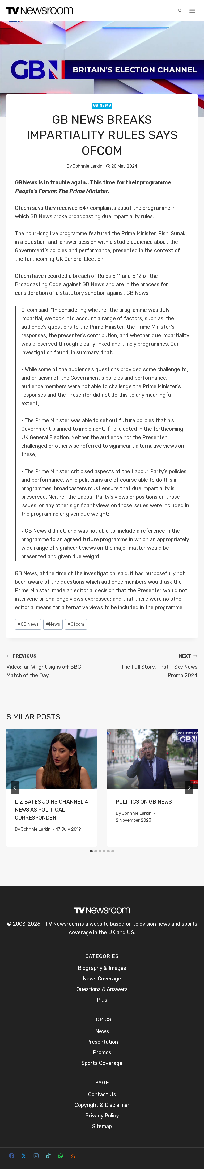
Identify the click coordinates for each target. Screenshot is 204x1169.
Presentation (102, 1042)
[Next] (189, 787)
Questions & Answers (102, 989)
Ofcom (76, 624)
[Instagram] (36, 1155)
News (53, 624)
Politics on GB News (144, 802)
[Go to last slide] (15, 787)
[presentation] (51, 759)
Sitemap (102, 1126)
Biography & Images (102, 968)
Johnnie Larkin (88, 166)
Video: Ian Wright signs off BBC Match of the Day (43, 666)
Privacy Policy (102, 1115)
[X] (24, 1155)
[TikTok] (48, 1155)
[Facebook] (11, 1155)
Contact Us (102, 1094)
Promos (102, 1052)
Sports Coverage (102, 1063)
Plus (102, 1000)
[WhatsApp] (60, 1155)
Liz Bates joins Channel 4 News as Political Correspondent (51, 810)
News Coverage (102, 978)
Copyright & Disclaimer (102, 1105)
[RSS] (72, 1155)
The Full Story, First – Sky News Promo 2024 (159, 666)
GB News (102, 105)
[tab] (91, 851)
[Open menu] (192, 10)
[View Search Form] (180, 11)
